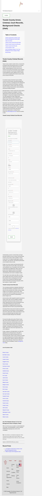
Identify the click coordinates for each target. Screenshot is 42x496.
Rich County (5, 389)
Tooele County (5, 403)
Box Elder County (6, 354)
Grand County (5, 373)
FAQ (12, 469)
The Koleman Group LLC (21, 10)
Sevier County (5, 398)
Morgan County (6, 384)
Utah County (5, 407)
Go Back (6, 15)
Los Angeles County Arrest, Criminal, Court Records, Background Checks (13, 449)
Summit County (6, 400)
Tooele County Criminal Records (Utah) (13, 42)
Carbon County (6, 359)
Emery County (5, 368)
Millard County (5, 382)
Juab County (5, 377)
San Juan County (6, 393)
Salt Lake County (6, 391)
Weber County (5, 416)
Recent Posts (8, 52)
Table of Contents (8, 40)
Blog (7, 487)
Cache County (5, 357)
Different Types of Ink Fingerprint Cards (13, 451)
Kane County (5, 380)
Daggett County (6, 361)
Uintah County (5, 405)
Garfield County (6, 370)
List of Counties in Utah (9, 47)
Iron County (5, 375)
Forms (8, 480)
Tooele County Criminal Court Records (12, 44)
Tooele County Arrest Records (11, 45)
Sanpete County (6, 396)
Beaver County (5, 352)
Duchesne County (6, 366)
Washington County (6, 412)
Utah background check (11, 111)
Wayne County (5, 414)
